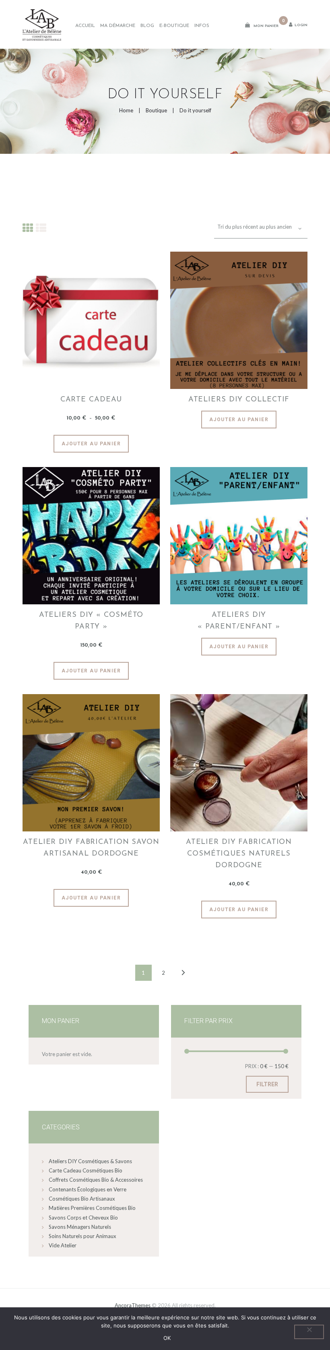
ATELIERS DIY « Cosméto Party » (91, 621)
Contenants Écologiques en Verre (87, 1189)
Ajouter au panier (91, 444)
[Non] (309, 1332)
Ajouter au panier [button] (91, 671)
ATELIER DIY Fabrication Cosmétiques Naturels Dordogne (239, 854)
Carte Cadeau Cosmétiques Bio (85, 1170)
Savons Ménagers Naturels (80, 1227)
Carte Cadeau (91, 399)
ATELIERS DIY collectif (239, 399)
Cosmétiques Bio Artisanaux (82, 1198)
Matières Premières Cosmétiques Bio (92, 1208)
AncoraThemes (133, 1305)
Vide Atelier (62, 1245)
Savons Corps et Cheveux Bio (83, 1217)
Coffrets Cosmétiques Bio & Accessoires (96, 1179)
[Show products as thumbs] (28, 227)
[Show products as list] (41, 227)
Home (126, 110)
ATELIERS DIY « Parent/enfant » (239, 621)
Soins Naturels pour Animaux (82, 1236)
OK (167, 1338)
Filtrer (267, 1084)
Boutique (156, 110)
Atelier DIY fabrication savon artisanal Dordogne (91, 848)
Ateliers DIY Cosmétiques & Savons (90, 1161)
